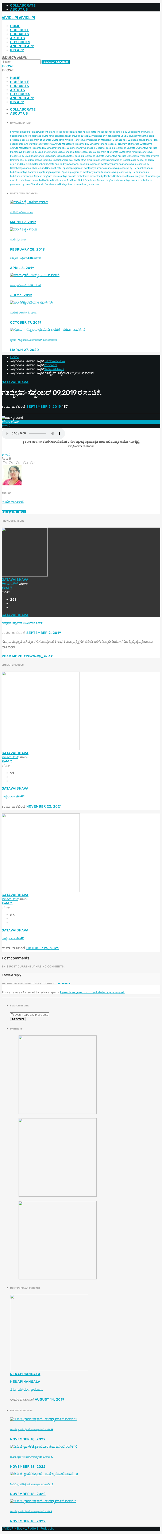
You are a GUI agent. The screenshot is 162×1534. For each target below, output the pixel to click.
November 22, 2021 (44, 806)
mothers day (120, 131)
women (95, 184)
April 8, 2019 (22, 268)
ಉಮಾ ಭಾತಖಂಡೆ (13, 502)
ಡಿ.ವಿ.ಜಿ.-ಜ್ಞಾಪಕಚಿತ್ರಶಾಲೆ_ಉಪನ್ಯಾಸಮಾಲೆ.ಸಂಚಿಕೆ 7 (31, 1511)
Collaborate (23, 5)
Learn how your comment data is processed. (92, 992)
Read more (27, 656)
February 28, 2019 (27, 249)
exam (52, 131)
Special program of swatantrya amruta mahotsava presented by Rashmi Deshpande (80, 176)
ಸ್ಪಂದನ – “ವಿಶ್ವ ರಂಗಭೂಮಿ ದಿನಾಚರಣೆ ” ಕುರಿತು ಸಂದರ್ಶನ (33, 340)
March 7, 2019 (23, 222)
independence (105, 131)
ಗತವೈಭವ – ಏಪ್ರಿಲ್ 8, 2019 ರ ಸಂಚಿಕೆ (25, 258)
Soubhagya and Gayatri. (140, 131)
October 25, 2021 (42, 948)
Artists (17, 38)
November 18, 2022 (28, 1439)
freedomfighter (73, 131)
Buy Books (20, 42)
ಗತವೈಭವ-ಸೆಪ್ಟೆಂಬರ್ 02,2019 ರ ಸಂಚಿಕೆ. (22, 623)
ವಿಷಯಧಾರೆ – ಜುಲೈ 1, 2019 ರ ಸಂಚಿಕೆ (25, 285)
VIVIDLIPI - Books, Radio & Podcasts (28, 1529)
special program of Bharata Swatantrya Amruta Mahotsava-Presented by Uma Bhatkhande (59, 144)
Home (15, 26)
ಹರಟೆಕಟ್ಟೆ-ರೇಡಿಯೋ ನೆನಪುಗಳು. (23, 312)
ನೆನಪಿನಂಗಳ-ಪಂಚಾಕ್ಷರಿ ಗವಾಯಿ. (26, 1389)
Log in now (64, 983)
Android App (22, 46)
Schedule (19, 30)
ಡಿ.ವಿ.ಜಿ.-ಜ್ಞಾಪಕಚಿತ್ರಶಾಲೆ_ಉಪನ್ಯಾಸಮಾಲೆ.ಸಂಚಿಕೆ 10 (31, 1456)
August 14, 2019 (50, 1399)
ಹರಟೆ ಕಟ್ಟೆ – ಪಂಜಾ (18, 239)
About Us (19, 9)
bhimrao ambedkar (20, 131)
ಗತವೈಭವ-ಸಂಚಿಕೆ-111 (13, 938)
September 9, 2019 (43, 407)
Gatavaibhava (55, 361)
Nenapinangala (25, 1374)
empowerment (40, 131)
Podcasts (19, 34)
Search (55, 62)
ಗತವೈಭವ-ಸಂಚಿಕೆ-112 (13, 796)
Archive (14, 512)
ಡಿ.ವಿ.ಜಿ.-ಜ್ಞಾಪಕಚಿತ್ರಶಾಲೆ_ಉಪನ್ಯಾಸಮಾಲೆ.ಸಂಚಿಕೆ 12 (31, 1429)
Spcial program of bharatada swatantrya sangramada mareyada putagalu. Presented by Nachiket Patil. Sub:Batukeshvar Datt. (78, 135)
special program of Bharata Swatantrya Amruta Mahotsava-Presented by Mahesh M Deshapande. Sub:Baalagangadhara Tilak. (90, 140)
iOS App (17, 50)
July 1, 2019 (21, 295)
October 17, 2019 (26, 322)
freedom (60, 131)
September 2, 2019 (43, 633)
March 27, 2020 (24, 350)
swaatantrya (83, 184)
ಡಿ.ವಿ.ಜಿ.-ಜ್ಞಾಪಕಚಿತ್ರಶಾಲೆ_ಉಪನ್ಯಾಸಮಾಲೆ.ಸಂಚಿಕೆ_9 (31, 1484)
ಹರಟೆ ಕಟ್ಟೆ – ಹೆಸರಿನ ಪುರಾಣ (21, 212)
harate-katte (89, 131)
